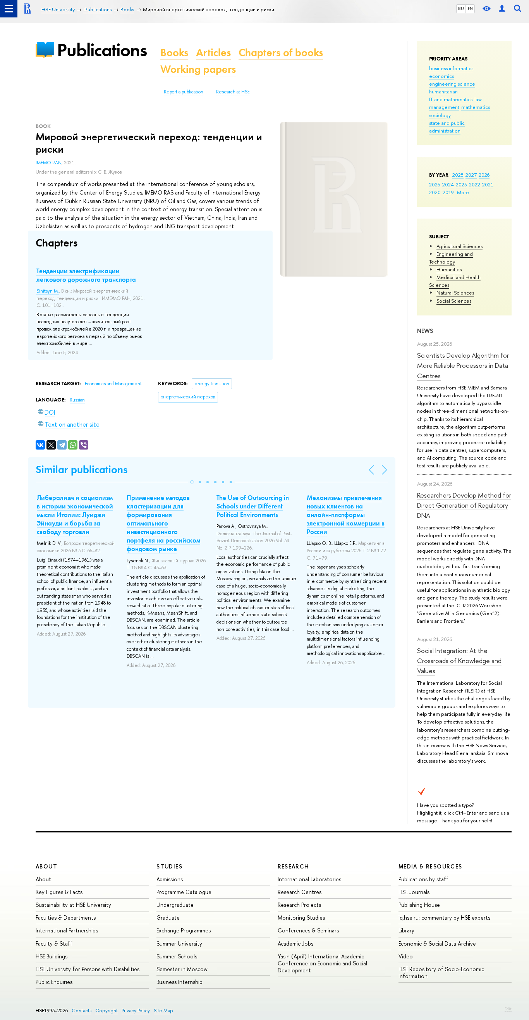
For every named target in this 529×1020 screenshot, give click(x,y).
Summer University (179, 943)
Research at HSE (233, 92)
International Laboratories (309, 879)
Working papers (198, 69)
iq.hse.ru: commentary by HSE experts (444, 917)
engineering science (452, 83)
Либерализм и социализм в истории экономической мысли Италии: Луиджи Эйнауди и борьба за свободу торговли (75, 514)
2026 (484, 174)
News (425, 331)
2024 (448, 184)
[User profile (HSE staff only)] (502, 8)
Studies (169, 866)
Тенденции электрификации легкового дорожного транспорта (86, 275)
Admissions (169, 879)
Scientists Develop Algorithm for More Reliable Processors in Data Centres (463, 365)
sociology (440, 115)
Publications (102, 50)
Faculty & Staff (54, 943)
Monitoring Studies (301, 917)
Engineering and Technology (451, 257)
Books (174, 52)
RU (461, 8)
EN (470, 8)
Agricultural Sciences (459, 246)
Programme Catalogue (183, 892)
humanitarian (443, 91)
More (463, 192)
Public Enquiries (54, 982)
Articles (213, 52)
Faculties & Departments (66, 917)
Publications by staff (423, 879)
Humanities (449, 269)
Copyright (106, 1010)
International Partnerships (67, 930)
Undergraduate (175, 904)
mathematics (475, 106)
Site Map (163, 1010)
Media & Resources (430, 866)
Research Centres (299, 892)
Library (406, 930)
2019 (448, 192)
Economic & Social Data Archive (437, 943)
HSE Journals (413, 892)
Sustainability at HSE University (73, 904)
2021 (487, 184)
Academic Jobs (295, 943)
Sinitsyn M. (47, 291)
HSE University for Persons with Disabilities (87, 969)
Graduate (168, 917)
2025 (434, 184)
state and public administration (447, 126)
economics (441, 75)
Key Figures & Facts (59, 892)
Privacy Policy (136, 1010)
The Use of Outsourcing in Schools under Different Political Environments (252, 506)
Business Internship (179, 982)
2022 (474, 184)
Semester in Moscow (182, 969)
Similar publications (81, 469)
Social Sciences (453, 300)
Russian (77, 400)
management (444, 106)
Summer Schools (176, 956)
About (46, 866)
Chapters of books (281, 52)
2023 (461, 184)
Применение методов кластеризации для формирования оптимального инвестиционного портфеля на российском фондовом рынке (163, 523)
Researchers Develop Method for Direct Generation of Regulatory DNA (464, 505)
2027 (471, 174)
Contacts (81, 1010)
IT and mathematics (450, 99)
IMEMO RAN (49, 163)
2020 (435, 192)
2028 (458, 174)
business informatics (451, 68)
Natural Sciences (455, 292)
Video (405, 956)
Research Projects (299, 904)
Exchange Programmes (183, 930)
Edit (508, 1008)
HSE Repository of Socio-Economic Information (441, 972)
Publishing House (419, 904)
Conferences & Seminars (308, 930)
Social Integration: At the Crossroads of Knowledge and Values (459, 660)
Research (293, 866)
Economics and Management (113, 384)
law (478, 99)
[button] (192, 482)
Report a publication (183, 92)
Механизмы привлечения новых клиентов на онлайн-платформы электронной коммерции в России (346, 514)
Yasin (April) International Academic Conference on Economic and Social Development (322, 963)
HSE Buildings (51, 956)
